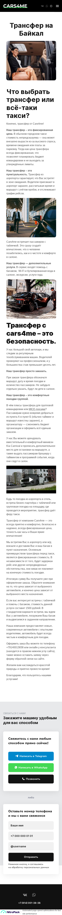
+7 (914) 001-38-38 (29, 903)
